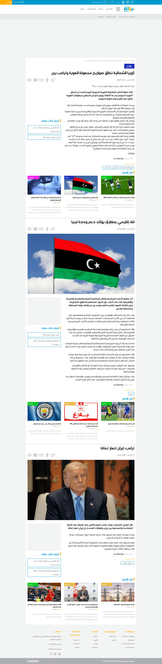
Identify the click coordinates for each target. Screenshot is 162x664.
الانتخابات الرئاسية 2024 (126, 16)
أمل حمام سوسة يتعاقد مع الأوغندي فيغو (121, 423)
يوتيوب (76, 647)
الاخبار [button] (110, 9)
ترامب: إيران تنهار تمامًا (51, 137)
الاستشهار (131, 640)
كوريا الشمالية (127, 167)
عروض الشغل (130, 647)
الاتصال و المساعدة (128, 643)
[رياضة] (117, 185)
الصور (114, 640)
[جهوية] (44, 185)
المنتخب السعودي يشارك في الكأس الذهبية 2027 (118, 197)
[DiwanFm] (128, 9)
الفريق (96, 640)
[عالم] (81, 185)
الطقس (100, 16)
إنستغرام (76, 643)
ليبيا (131, 393)
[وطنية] (81, 411)
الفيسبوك (76, 640)
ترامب (106, 167)
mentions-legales (128, 636)
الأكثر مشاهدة (111, 16)
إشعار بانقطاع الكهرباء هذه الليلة (124, 604)
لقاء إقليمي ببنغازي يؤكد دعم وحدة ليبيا (85, 197)
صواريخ (115, 167)
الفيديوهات (112, 636)
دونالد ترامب (127, 563)
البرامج (96, 643)
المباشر (95, 636)
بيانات (82, 9)
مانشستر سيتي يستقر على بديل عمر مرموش (47, 423)
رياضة (101, 9)
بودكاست (91, 9)
